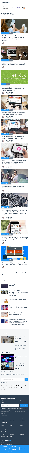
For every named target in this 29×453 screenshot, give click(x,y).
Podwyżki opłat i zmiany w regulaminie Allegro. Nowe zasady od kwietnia (13, 113)
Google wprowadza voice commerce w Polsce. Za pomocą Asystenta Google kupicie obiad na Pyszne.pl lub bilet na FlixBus (13, 38)
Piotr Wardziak (9, 43)
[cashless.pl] (5, 2)
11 (26, 272)
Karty (3, 84)
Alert (11, 425)
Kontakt (12, 436)
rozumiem (22, 449)
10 (22, 272)
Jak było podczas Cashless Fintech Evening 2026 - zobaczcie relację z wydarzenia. (21, 366)
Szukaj (21, 425)
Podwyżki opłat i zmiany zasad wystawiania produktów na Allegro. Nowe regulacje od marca (15, 239)
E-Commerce (5, 33)
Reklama (12, 434)
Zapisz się (23, 405)
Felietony (12, 418)
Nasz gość (22, 418)
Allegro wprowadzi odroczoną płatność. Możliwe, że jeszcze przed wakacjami (13, 137)
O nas (2, 434)
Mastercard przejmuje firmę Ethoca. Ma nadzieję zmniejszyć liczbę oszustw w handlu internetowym (13, 88)
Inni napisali (22, 420)
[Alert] (23, 2)
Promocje (4, 333)
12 (2, 274)
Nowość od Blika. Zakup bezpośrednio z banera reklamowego (13, 187)
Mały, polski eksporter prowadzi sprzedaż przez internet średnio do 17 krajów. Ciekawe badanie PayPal (14, 162)
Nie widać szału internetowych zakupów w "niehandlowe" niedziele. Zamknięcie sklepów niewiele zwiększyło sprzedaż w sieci (14, 212)
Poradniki (12, 420)
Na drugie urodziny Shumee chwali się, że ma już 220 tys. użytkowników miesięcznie (14, 63)
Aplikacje (4, 183)
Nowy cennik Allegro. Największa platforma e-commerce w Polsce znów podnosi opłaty (15, 263)
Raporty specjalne (5, 429)
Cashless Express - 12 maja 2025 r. (21, 356)
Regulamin (22, 434)
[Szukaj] (27, 2)
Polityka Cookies (4, 436)
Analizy (2, 420)
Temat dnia (3, 418)
